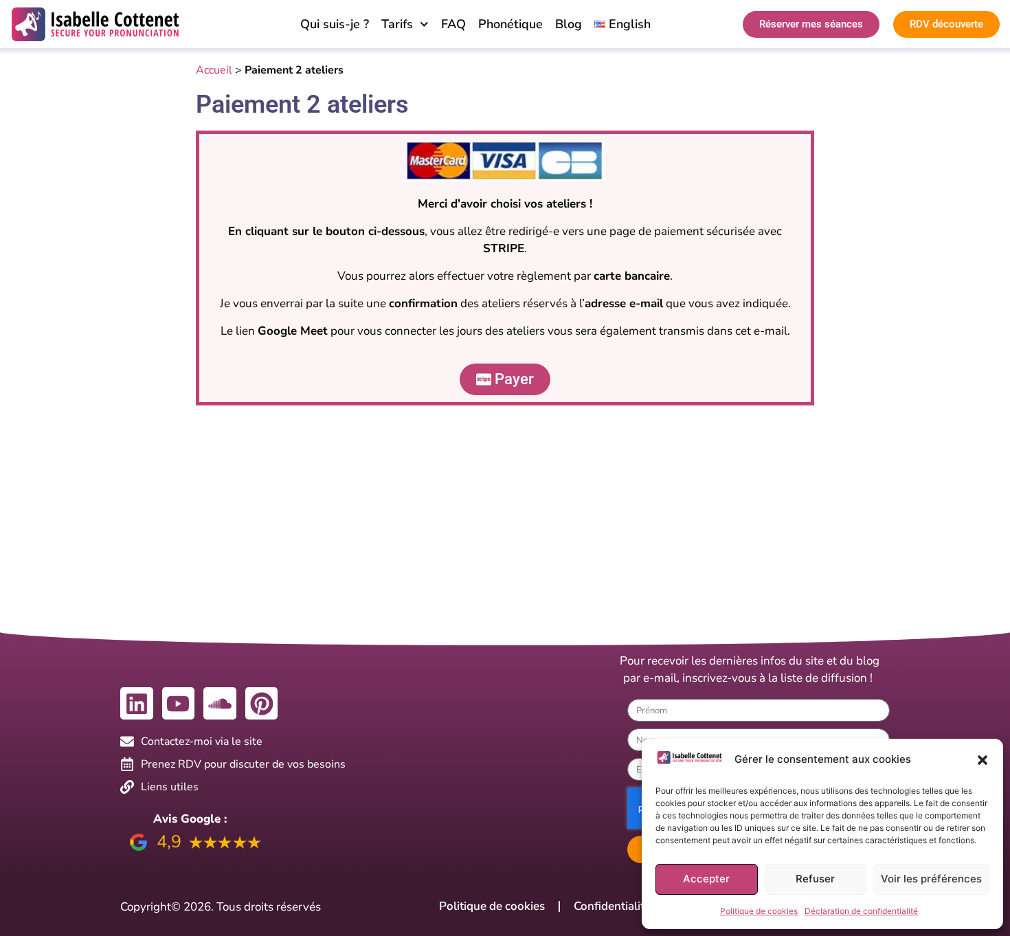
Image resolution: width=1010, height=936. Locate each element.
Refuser (815, 878)
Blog (568, 24)
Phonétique (510, 24)
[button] (982, 760)
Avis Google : (190, 819)
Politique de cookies (759, 911)
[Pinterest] (261, 703)
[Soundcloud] (219, 703)
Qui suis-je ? (334, 24)
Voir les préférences (931, 878)
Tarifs (397, 24)
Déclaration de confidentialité (861, 911)
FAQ (453, 24)
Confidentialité (612, 906)
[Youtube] (178, 703)
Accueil (214, 70)
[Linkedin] (136, 703)
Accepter (706, 878)
